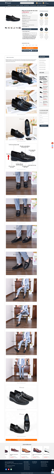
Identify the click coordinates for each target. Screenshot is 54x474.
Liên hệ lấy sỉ (40, 0)
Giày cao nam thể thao (27, 466)
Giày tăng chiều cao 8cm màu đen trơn (45, 82)
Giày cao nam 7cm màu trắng (21, 454)
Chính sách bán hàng (45, 0)
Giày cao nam (13, 5)
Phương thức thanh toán (44, 466)
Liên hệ (38, 5)
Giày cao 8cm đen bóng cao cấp (45, 91)
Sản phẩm (21, 5)
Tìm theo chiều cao (33, 5)
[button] (5, 27)
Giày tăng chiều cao (42, 58)
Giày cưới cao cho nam (42, 65)
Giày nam (17, 5)
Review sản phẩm (36, 0)
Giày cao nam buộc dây (42, 60)
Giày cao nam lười (26, 465)
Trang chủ (9, 5)
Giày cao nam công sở (42, 67)
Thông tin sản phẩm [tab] (10, 57)
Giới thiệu (28, 0)
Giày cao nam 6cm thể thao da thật (45, 102)
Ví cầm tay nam (34, 463)
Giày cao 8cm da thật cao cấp (45, 87)
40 (29, 45)
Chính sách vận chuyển (44, 465)
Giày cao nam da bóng (42, 69)
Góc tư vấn (31, 0)
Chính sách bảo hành (43, 463)
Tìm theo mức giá (26, 5)
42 (36, 45)
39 (26, 45)
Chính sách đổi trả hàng (44, 464)
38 (23, 45)
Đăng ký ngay (43, 125)
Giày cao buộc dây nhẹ (42, 454)
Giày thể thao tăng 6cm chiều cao (45, 97)
